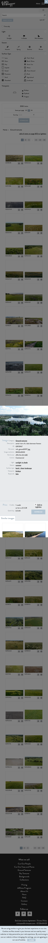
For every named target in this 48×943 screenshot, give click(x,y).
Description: (11, 443)
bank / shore (20, 468)
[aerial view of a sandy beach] (35, 532)
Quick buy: (11, 511)
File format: (11, 455)
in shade (25, 462)
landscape (28, 468)
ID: (14, 446)
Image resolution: (9, 452)
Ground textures (21, 440)
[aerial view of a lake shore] (12, 532)
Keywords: (11, 474)
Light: (13, 462)
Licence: (12, 458)
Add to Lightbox (38, 505)
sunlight (18, 462)
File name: (11, 449)
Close (31, 940)
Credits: (12, 505)
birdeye (18, 471)
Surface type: (10, 468)
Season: (12, 465)
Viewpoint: (11, 471)
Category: (11, 441)
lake (17, 474)
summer (18, 465)
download (38, 512)
